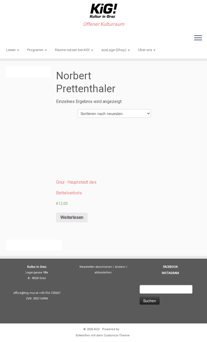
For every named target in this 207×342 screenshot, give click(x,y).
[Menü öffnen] (198, 38)
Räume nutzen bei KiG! (73, 50)
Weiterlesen (71, 217)
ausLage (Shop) (114, 50)
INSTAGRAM (170, 273)
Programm (35, 50)
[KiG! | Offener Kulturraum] (103, 11)
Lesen (11, 50)
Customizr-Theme (117, 335)
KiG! (97, 329)
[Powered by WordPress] (122, 328)
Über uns (145, 50)
